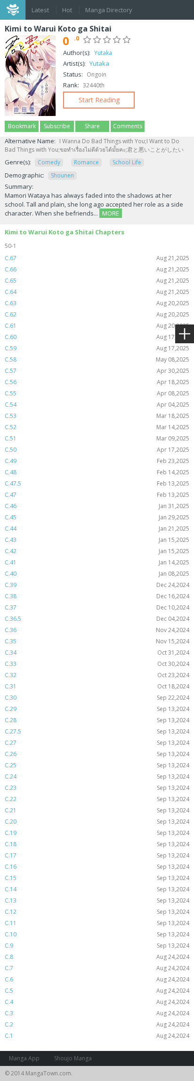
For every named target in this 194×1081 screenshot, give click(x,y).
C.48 (97, 472)
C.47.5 (97, 483)
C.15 (97, 878)
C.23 (97, 788)
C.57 (97, 371)
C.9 (97, 946)
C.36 (97, 630)
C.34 (97, 652)
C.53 (97, 416)
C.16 (97, 867)
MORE (110, 213)
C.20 (97, 822)
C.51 (97, 438)
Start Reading (99, 99)
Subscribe (57, 126)
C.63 (97, 303)
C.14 (97, 889)
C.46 (97, 506)
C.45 (97, 517)
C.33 (97, 664)
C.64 (97, 292)
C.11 (97, 923)
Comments (127, 126)
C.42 (97, 551)
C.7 (97, 968)
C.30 (97, 698)
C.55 (97, 393)
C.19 (97, 833)
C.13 (97, 900)
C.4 (97, 1002)
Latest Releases (41, 10)
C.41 (97, 562)
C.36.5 (97, 619)
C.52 (97, 427)
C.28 (97, 720)
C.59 (97, 348)
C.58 (97, 359)
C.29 (97, 709)
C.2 (97, 1024)
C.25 (97, 765)
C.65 (97, 281)
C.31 (97, 686)
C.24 (97, 776)
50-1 (10, 246)
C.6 (97, 979)
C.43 (97, 540)
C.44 (97, 529)
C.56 (97, 382)
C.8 (97, 957)
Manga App (24, 1058)
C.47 (97, 495)
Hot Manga (67, 10)
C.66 (97, 269)
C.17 (97, 855)
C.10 (97, 934)
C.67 (97, 258)
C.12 (97, 912)
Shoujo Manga (73, 1058)
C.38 (97, 596)
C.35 (97, 641)
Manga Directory (108, 10)
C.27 (97, 743)
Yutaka (103, 53)
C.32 (97, 675)
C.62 (97, 314)
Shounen (62, 175)
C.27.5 (97, 731)
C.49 (97, 461)
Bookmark (22, 126)
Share (92, 126)
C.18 (97, 844)
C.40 (97, 574)
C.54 (97, 405)
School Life (127, 162)
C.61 (97, 326)
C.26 (97, 754)
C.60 (97, 337)
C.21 (97, 810)
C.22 (97, 799)
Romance (86, 162)
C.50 (97, 450)
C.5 (97, 991)
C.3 (97, 1013)
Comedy (49, 162)
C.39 (97, 585)
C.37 (97, 607)
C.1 (97, 1036)
